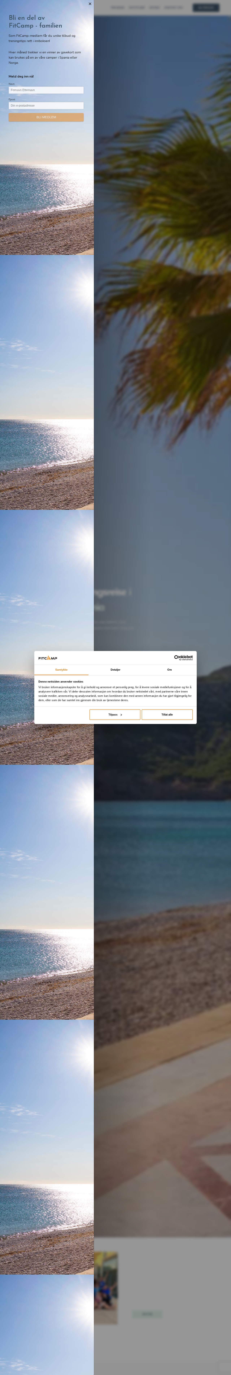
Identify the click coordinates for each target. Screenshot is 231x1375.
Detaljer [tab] (116, 669)
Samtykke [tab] (61, 669)
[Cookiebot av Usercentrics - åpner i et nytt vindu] (177, 658)
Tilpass (112, 714)
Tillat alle (167, 714)
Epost (12, 99)
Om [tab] (169, 669)
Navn (12, 83)
